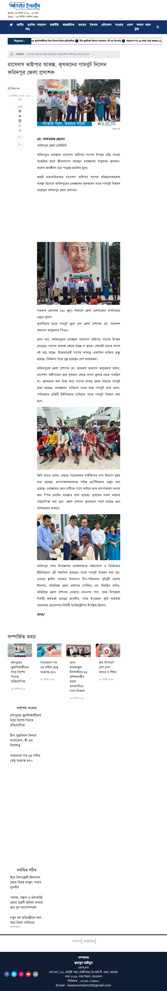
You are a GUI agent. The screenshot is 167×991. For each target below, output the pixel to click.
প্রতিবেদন (106, 25)
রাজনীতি (54, 25)
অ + (20, 137)
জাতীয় (20, 25)
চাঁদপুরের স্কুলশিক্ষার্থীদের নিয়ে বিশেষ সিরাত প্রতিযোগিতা (33, 41)
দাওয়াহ (119, 25)
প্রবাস (130, 25)
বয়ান (148, 25)
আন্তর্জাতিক (68, 25)
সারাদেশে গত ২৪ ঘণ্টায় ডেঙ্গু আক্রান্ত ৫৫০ (128, 41)
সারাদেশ (41, 25)
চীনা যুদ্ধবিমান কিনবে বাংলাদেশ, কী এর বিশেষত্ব (83, 41)
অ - (20, 144)
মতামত (82, 25)
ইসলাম (94, 25)
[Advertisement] (78, 219)
